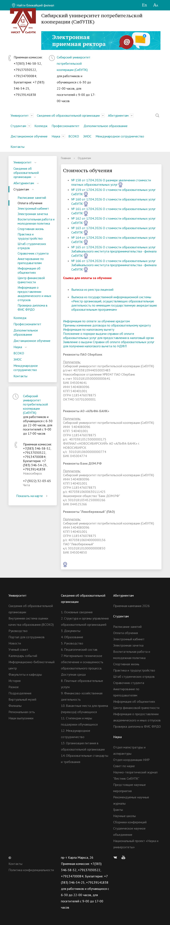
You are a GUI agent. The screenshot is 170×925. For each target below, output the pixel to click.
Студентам (18, 126)
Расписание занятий (32, 197)
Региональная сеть (21, 712)
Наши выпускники (20, 718)
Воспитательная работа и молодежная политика (36, 221)
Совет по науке (124, 766)
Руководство (18, 631)
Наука (56, 136)
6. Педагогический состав (79, 649)
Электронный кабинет (33, 208)
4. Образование (72, 637)
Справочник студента (33, 253)
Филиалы (15, 706)
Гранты (118, 810)
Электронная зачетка (33, 214)
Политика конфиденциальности (31, 870)
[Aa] (156, 5)
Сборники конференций (130, 822)
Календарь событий (22, 656)
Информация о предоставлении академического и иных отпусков (34, 293)
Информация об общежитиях (29, 270)
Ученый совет (18, 649)
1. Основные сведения (76, 612)
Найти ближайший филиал (35, 5)
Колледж (40, 126)
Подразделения (19, 693)
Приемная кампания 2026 (131, 606)
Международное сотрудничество (120, 136)
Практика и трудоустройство (30, 236)
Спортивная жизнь (31, 229)
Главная (66, 158)
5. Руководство (72, 643)
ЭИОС (87, 136)
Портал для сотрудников (26, 637)
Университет (20, 115)
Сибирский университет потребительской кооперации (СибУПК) (73, 63)
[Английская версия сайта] (144, 5)
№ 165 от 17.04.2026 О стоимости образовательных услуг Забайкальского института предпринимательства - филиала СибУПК (114, 251)
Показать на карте (29, 496)
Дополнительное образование (106, 126)
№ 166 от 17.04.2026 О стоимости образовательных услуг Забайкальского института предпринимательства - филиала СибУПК (114, 265)
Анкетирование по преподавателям (31, 261)
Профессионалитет (65, 126)
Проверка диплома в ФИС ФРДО (32, 307)
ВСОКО (73, 136)
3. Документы (70, 631)
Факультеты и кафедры (25, 674)
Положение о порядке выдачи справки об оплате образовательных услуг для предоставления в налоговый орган (108, 335)
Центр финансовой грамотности (31, 280)
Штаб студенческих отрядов (32, 246)
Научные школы (124, 816)
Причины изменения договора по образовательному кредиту (107, 325)
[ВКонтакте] (116, 857)
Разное (13, 687)
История (14, 681)
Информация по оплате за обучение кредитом (96, 321)
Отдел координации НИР (131, 760)
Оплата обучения (30, 203)
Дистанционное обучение (29, 136)
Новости (14, 643)
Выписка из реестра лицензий (92, 289)
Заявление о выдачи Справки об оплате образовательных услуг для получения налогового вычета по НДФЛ (108, 344)
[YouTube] (124, 857)
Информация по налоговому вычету (88, 329)
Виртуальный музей (22, 699)
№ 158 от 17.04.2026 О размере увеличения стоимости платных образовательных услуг (111, 182)
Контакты (17, 147)
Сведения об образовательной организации (68, 115)
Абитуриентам (118, 115)
